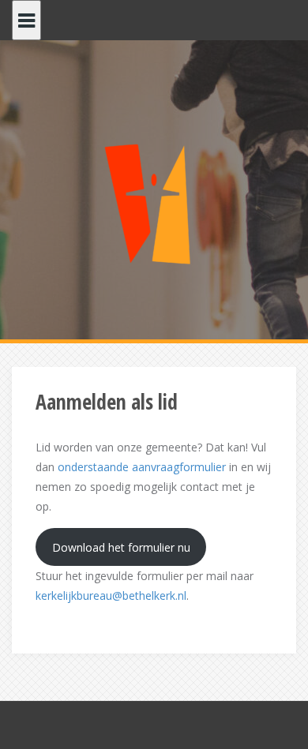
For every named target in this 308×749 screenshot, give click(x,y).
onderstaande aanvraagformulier (142, 466)
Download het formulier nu (121, 547)
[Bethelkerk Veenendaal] (154, 200)
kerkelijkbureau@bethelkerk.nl (111, 595)
